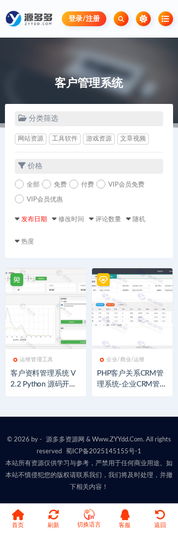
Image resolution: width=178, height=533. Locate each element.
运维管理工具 (36, 359)
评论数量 (108, 219)
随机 (139, 219)
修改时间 (71, 219)
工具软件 (65, 139)
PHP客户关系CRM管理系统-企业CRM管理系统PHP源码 (132, 384)
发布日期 (34, 219)
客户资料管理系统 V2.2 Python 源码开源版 (43, 384)
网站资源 (31, 139)
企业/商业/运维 (125, 359)
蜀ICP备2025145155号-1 (103, 451)
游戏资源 (99, 139)
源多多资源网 (65, 439)
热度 (27, 242)
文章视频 (133, 139)
